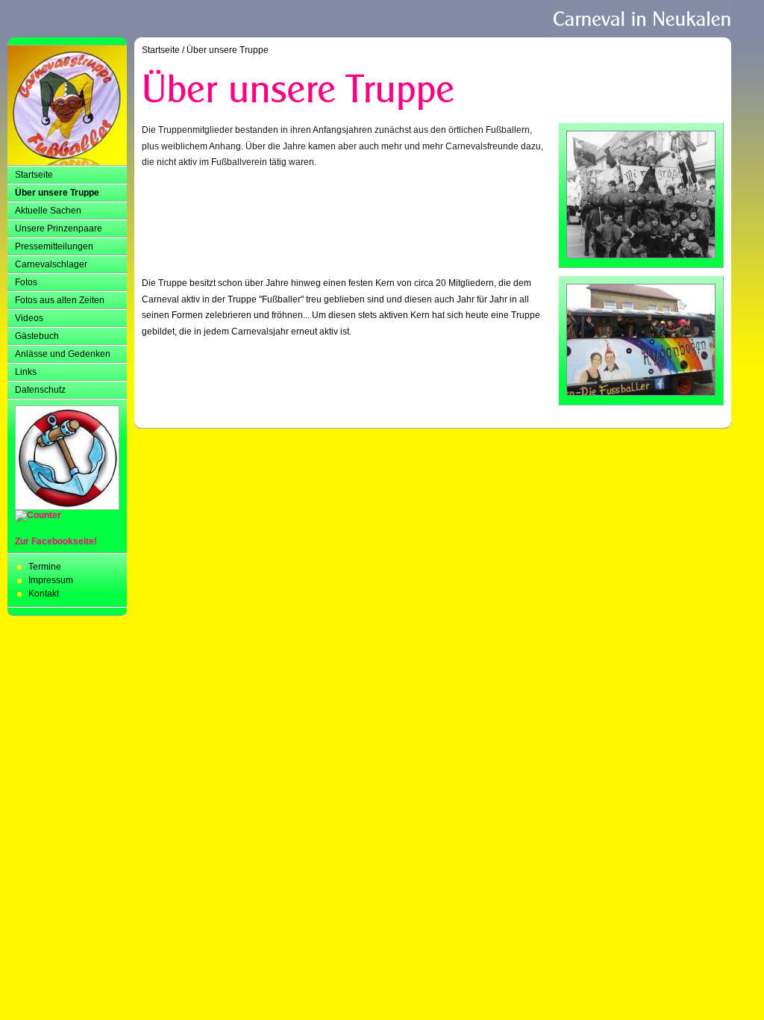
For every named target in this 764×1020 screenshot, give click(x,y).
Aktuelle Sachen (48, 210)
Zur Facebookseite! (56, 541)
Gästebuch (37, 336)
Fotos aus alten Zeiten (59, 300)
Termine (44, 567)
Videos (29, 318)
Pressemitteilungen (54, 246)
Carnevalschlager (51, 264)
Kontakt (43, 593)
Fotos (26, 282)
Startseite (34, 175)
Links (26, 372)
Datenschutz (40, 390)
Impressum (50, 580)
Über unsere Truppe (57, 192)
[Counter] (38, 515)
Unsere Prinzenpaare (58, 228)
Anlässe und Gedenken (62, 354)
